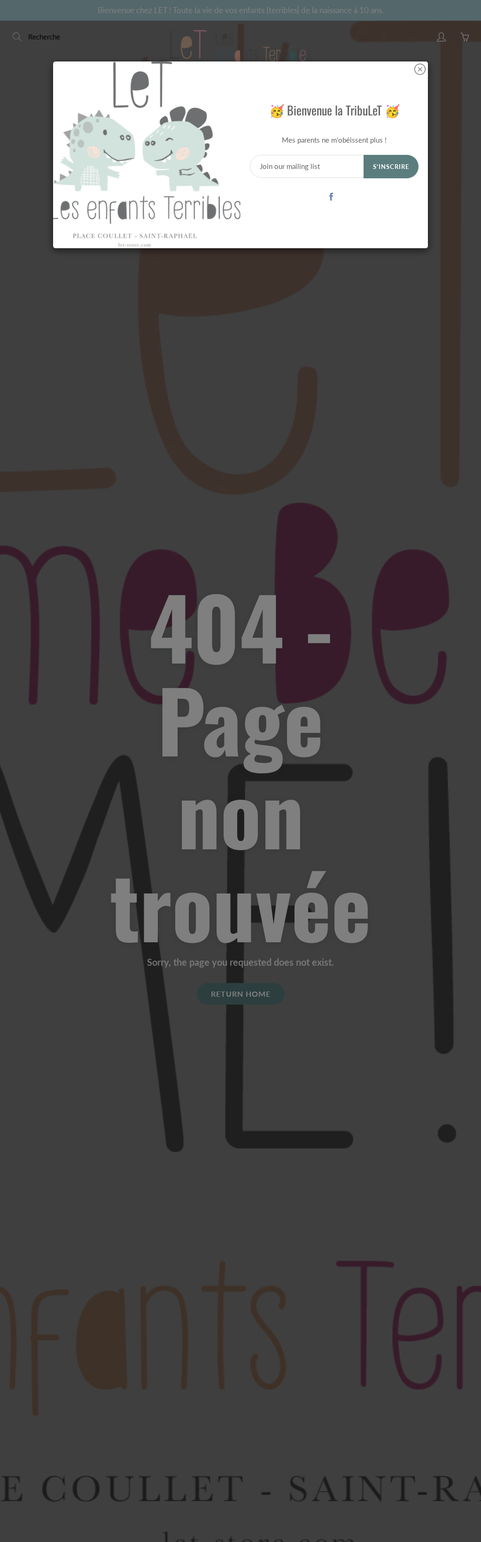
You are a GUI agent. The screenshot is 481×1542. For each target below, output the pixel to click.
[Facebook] (331, 196)
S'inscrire (391, 166)
